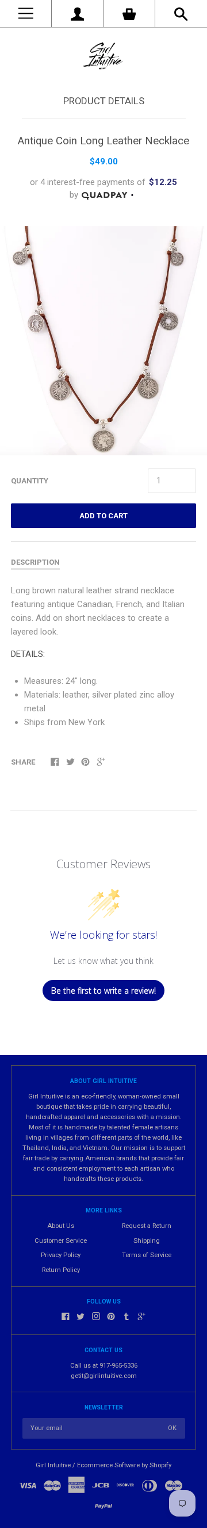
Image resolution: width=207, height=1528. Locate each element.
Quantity (29, 480)
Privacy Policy (60, 1255)
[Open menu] (25, 13)
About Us (60, 1226)
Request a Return (146, 1226)
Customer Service (60, 1241)
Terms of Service (146, 1255)
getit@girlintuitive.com (104, 1376)
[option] (103, 341)
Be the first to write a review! (103, 990)
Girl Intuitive (53, 1465)
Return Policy (61, 1270)
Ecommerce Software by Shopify (124, 1465)
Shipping (146, 1241)
